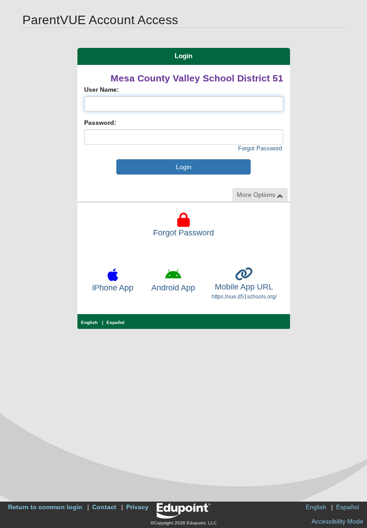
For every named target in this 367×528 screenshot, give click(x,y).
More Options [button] (257, 194)
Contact (104, 507)
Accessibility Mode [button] (337, 521)
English (89, 322)
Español (115, 322)
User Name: (101, 89)
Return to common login (45, 507)
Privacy (137, 507)
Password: (100, 122)
